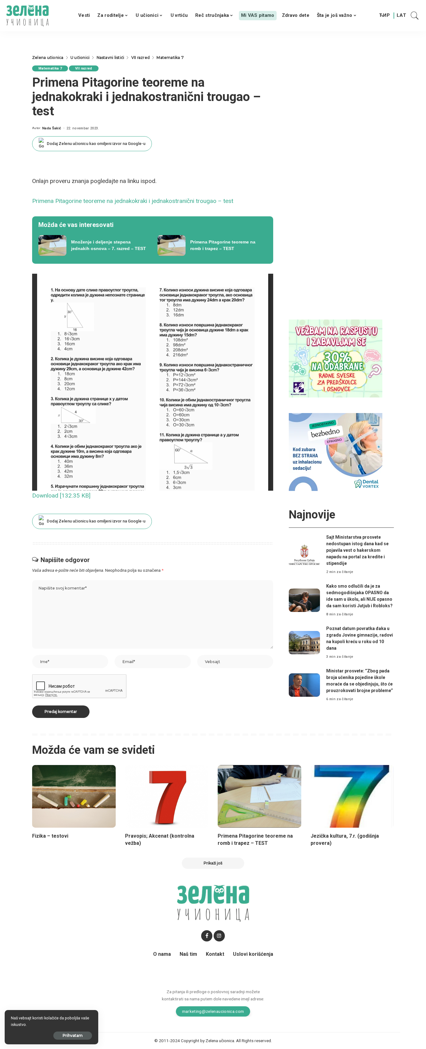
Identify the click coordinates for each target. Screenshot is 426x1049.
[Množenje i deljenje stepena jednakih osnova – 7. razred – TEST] (93, 245)
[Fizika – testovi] (74, 796)
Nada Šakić (51, 128)
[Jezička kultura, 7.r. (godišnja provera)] (352, 796)
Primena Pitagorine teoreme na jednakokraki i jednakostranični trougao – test (132, 201)
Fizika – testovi (50, 836)
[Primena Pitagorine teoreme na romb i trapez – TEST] (212, 245)
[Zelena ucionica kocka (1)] (335, 358)
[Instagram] (219, 935)
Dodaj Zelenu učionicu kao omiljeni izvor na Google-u (96, 143)
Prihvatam (73, 1035)
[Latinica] (402, 15)
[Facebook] (206, 935)
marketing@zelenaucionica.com (213, 1011)
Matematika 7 (50, 68)
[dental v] (335, 452)
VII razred (83, 68)
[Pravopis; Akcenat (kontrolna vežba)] (167, 796)
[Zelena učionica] (27, 15)
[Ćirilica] (384, 15)
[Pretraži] (415, 15)
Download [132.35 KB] (61, 495)
